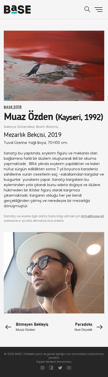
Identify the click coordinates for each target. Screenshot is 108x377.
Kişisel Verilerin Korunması (54, 362)
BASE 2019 (13, 107)
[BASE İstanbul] (17, 9)
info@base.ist (92, 216)
